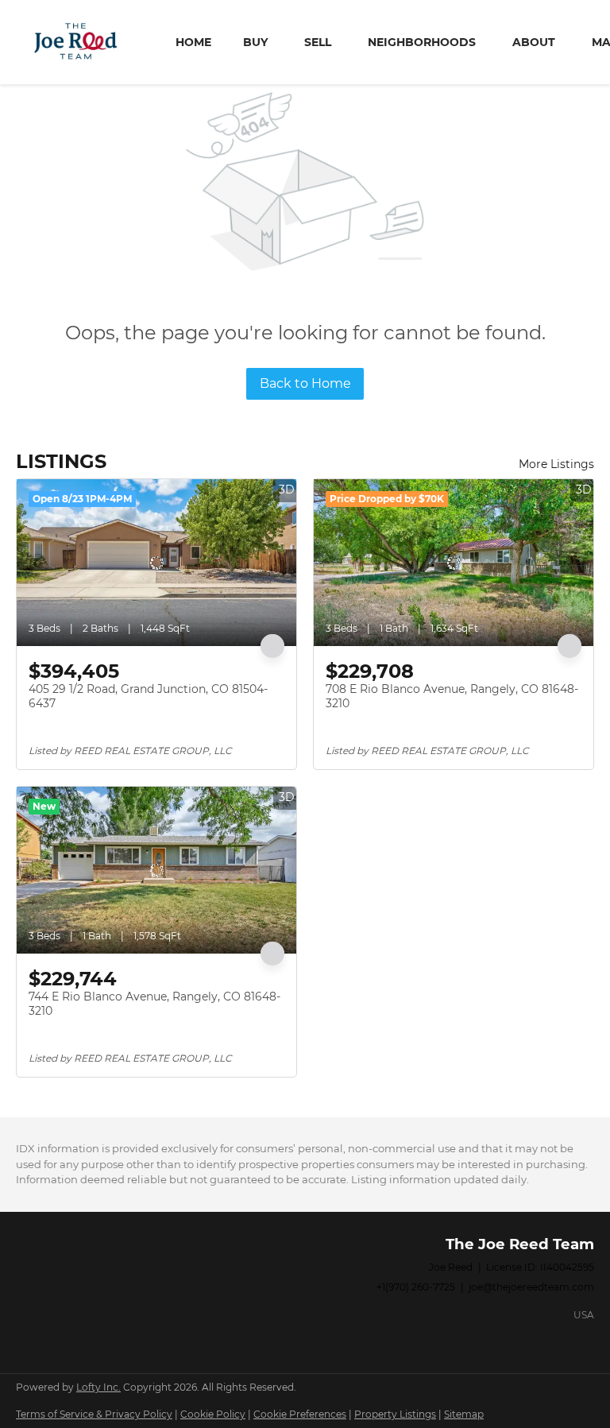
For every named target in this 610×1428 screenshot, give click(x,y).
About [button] (533, 42)
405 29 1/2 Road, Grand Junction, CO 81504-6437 (148, 696)
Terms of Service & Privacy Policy (94, 1414)
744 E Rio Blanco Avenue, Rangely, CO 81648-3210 (154, 1003)
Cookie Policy (212, 1414)
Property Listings (395, 1414)
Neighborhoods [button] (422, 42)
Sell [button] (317, 42)
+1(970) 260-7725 (415, 1287)
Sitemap (464, 1414)
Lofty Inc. (98, 1387)
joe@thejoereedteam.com (531, 1287)
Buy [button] (255, 42)
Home (193, 42)
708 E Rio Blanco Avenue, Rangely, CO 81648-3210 (452, 696)
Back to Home (305, 383)
